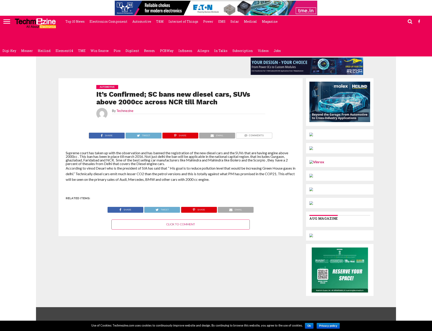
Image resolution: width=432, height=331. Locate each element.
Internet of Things (183, 21)
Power (208, 21)
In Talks (220, 51)
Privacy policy (328, 325)
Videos (263, 51)
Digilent (132, 51)
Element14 (64, 51)
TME (82, 51)
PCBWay (166, 51)
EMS (221, 21)
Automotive (141, 21)
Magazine (270, 21)
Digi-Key (9, 51)
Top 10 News (75, 21)
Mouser (27, 51)
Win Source (99, 51)
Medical (250, 21)
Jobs (277, 51)
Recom (149, 51)
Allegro (203, 51)
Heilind (44, 51)
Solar (234, 21)
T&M (160, 21)
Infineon (185, 51)
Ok (309, 325)
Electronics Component (108, 21)
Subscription (242, 51)
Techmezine (124, 111)
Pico (117, 51)
